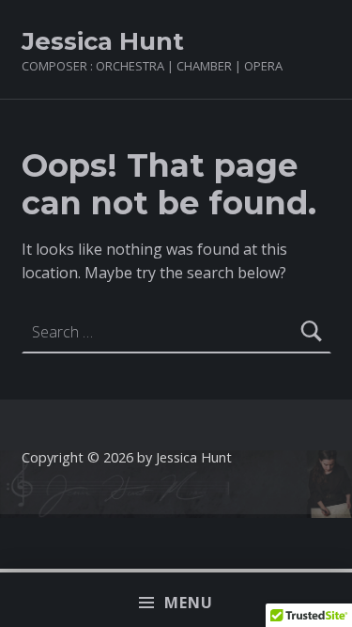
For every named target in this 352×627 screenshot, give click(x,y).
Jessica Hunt (103, 40)
